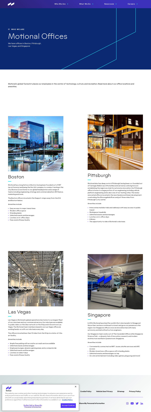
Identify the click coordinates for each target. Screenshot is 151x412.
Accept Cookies (68, 405)
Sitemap (120, 391)
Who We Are (17, 29)
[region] (40, 397)
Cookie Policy (85, 391)
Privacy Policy (135, 391)
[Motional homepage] (11, 4)
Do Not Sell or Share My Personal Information (86, 403)
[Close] (75, 386)
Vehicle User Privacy (104, 391)
